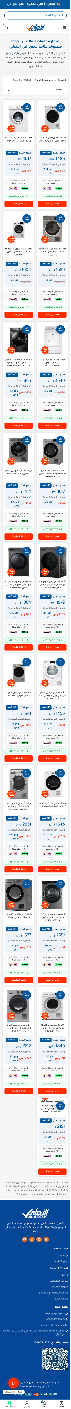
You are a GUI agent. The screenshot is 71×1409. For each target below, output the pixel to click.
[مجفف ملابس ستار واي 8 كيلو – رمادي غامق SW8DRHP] (18, 451)
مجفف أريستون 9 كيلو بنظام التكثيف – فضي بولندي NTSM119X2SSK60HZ (19, 806)
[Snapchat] (39, 1239)
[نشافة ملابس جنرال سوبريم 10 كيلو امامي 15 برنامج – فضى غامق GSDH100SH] (52, 562)
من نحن (64, 1275)
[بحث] (9, 15)
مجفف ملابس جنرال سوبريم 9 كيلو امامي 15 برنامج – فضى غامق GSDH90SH (18, 584)
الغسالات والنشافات (44, 80)
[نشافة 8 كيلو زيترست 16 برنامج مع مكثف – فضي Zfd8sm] (18, 895)
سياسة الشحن (61, 1299)
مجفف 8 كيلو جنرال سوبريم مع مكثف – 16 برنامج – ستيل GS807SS (52, 252)
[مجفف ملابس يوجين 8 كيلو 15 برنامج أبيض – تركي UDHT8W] (52, 118)
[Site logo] (35, 27)
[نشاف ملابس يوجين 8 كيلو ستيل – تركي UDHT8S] (18, 673)
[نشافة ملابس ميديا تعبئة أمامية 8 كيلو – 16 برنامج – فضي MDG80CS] (18, 1006)
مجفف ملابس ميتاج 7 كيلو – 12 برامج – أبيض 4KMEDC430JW (52, 363)
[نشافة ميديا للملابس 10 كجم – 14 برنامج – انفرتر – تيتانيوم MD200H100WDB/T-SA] (18, 340)
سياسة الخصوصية (59, 1281)
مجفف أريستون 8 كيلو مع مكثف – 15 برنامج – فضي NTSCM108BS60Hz (52, 1108)
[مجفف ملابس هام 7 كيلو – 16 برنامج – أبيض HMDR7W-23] (18, 118)
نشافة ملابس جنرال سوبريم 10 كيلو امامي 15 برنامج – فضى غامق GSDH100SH (52, 584)
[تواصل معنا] (13, 1383)
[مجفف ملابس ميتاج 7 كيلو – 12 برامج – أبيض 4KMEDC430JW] (52, 340)
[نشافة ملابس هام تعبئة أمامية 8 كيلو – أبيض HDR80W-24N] (52, 784)
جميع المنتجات (61, 1261)
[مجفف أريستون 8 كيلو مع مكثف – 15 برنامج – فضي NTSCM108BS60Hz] (52, 1101)
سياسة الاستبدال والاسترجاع (53, 1293)
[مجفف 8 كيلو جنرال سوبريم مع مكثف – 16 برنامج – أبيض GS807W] (18, 229)
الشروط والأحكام (60, 1287)
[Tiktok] (46, 1239)
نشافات (27, 80)
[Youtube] (24, 1239)
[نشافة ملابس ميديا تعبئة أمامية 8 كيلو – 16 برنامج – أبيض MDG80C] (52, 1006)
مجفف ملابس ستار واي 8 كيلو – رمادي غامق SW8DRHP (19, 472)
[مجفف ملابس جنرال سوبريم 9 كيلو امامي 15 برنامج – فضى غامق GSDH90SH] (18, 562)
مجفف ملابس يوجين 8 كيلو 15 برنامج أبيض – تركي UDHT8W (52, 139)
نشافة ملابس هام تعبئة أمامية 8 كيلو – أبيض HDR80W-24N (52, 805)
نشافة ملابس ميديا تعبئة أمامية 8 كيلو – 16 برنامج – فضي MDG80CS (19, 1028)
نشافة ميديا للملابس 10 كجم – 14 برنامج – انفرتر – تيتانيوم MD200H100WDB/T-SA (18, 363)
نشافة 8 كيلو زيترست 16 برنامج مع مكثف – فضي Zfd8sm (18, 916)
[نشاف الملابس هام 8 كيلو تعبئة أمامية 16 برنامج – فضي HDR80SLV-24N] (52, 451)
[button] (52, 204)
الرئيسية (62, 80)
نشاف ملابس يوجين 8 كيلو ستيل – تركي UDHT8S (18, 694)
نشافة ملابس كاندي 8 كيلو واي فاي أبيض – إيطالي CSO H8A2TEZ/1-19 (52, 695)
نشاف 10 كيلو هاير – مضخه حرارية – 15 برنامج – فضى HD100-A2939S (52, 917)
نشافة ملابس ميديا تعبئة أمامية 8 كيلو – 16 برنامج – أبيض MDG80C (52, 1028)
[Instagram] (32, 1239)
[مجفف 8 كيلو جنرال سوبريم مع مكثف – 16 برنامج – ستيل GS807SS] (52, 229)
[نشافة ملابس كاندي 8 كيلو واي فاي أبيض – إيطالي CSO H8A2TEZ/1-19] (52, 673)
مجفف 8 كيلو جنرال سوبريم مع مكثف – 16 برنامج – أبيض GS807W (19, 252)
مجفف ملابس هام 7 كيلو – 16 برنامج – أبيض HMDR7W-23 (18, 139)
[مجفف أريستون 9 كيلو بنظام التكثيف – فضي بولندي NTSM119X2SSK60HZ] (18, 784)
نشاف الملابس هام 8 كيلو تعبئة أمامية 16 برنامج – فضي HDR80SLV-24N (52, 473)
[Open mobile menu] (64, 27)
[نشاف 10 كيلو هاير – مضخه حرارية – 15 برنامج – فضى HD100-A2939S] (52, 895)
